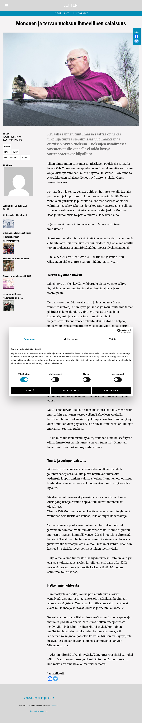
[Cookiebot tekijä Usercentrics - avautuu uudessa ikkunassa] (119, 331)
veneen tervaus (11, 157)
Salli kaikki (111, 390)
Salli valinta (71, 390)
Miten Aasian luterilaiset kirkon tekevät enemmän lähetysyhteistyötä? (17, 236)
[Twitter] (136, 41)
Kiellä (30, 390)
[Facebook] (136, 36)
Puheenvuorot (80, 13)
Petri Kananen (15, 140)
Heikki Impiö (16, 136)
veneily (25, 157)
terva (15, 151)
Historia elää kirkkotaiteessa (16, 258)
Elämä (57, 13)
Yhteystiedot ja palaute (39, 697)
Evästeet (54, 706)
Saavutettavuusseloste (39, 711)
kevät (6, 151)
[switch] (55, 379)
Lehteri (71, 5)
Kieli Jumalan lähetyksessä (15, 215)
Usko (66, 13)
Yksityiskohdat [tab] (71, 339)
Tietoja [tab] (112, 339)
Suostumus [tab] (29, 339)
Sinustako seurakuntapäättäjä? (17, 276)
